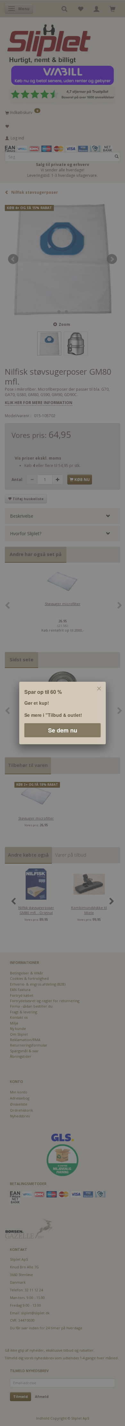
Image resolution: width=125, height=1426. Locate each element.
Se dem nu (62, 730)
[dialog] (62, 713)
